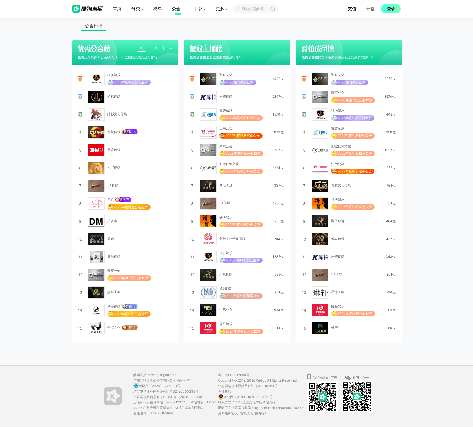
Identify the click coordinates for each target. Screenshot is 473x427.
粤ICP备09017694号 (233, 375)
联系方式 (225, 402)
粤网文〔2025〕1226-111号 (159, 386)
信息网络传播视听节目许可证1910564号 (248, 386)
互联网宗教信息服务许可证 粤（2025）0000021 (169, 397)
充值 (352, 8)
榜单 (157, 8)
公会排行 (93, 25)
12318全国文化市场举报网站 (254, 402)
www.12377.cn (178, 402)
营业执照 (224, 391)
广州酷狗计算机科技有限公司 (154, 380)
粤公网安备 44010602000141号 (248, 397)
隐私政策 (247, 413)
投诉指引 (261, 413)
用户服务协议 (228, 413)
